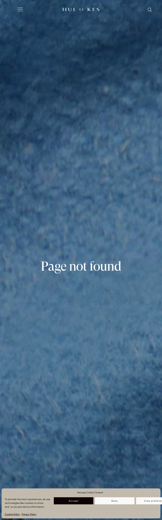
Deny (114, 500)
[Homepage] (81, 10)
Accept (74, 500)
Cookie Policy (12, 514)
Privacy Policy (29, 514)
